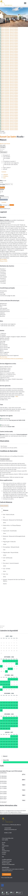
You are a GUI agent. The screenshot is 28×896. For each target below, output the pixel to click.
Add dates (2, 187)
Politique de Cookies (6, 861)
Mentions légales (6, 862)
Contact (4, 854)
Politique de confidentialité (8, 864)
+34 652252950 (7, 828)
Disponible (6, 760)
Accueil (3, 842)
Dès (1, 180)
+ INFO (16, 396)
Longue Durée (5, 846)
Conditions (5, 176)
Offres (3, 849)
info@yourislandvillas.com (10, 829)
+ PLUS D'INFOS (6, 874)
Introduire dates (4, 199)
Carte (4, 178)
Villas (3, 844)
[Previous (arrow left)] (0, 627)
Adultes (2, 189)
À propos (4, 852)
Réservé (5, 756)
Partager (3, 147)
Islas (3, 847)
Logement (5, 174)
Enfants (2, 195)
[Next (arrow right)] (2, 627)
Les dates (2, 184)
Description (4, 152)
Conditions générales (7, 859)
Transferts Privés (6, 850)
